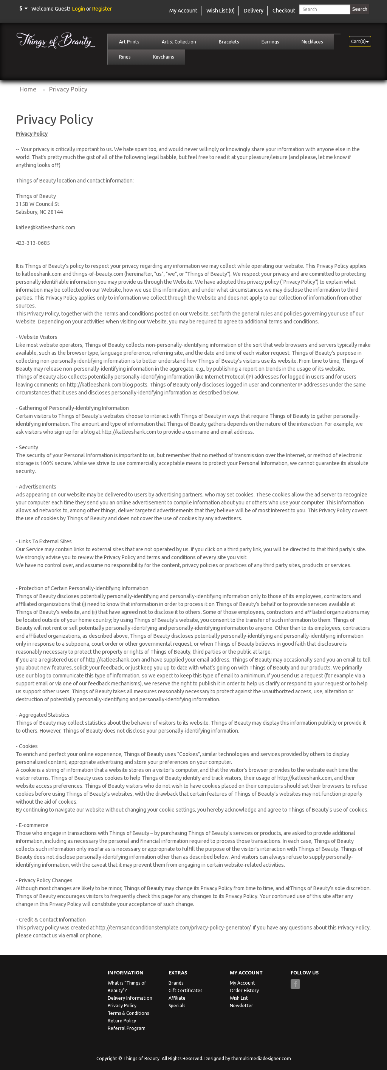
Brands (176, 982)
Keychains (163, 56)
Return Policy (122, 1020)
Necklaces (312, 41)
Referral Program (127, 1028)
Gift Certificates (185, 990)
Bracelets (229, 41)
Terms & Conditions (128, 1013)
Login (78, 9)
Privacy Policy (68, 89)
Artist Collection (179, 41)
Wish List (239, 998)
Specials (177, 1005)
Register (102, 9)
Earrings (270, 41)
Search (359, 8)
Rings (124, 56)
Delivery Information (130, 998)
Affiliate (177, 998)
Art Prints (129, 41)
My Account (242, 982)
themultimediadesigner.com (261, 1058)
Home (28, 89)
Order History (244, 990)
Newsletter (241, 1005)
